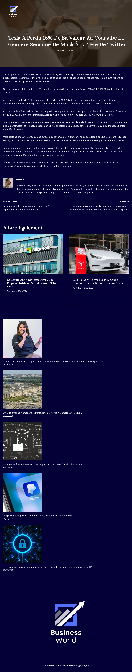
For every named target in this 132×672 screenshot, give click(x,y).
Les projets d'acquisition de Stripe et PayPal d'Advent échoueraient (38, 515)
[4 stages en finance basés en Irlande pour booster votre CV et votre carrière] (66, 441)
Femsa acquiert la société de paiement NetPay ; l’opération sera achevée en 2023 (28, 206)
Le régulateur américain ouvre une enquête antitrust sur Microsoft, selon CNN (32, 283)
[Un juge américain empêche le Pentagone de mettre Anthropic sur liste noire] (66, 389)
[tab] (60, 304)
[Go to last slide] (7, 268)
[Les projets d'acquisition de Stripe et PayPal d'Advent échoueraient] (66, 492)
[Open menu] (127, 10)
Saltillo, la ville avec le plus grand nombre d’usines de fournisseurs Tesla (98, 281)
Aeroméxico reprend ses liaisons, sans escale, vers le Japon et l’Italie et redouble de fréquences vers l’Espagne (99, 206)
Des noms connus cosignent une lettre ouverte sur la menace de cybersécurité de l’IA (47, 567)
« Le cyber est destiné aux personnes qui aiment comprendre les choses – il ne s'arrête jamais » (53, 361)
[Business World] (13, 11)
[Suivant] (125, 268)
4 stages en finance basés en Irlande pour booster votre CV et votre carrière (42, 464)
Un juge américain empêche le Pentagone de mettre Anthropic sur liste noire (42, 413)
